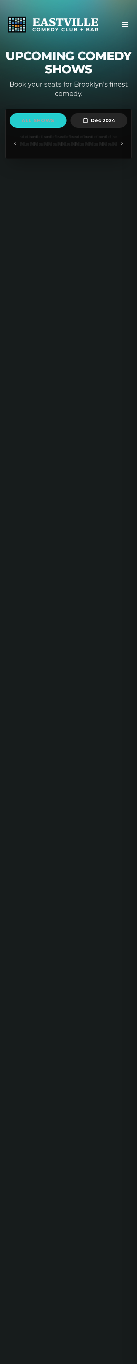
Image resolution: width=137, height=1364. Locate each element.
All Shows (38, 120)
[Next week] (122, 143)
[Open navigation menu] (125, 24)
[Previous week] (15, 143)
